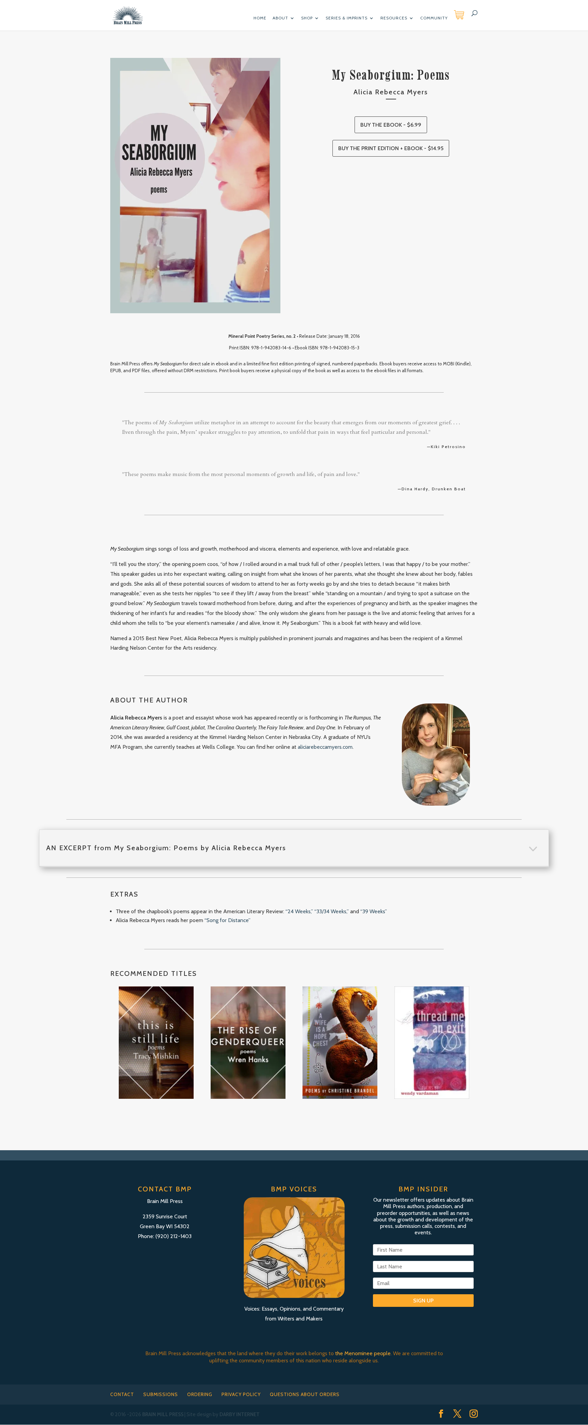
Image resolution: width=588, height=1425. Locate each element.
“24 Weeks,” (299, 911)
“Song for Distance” (227, 920)
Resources (393, 18)
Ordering (199, 1394)
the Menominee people (363, 1353)
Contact (122, 1394)
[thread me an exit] (431, 1042)
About (280, 18)
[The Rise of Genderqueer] (248, 1042)
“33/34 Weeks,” (331, 911)
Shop (307, 18)
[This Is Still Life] (156, 1042)
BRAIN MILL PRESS (162, 1414)
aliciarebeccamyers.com (325, 747)
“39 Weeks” (373, 911)
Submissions (160, 1394)
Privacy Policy (241, 1394)
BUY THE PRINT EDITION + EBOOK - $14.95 (390, 148)
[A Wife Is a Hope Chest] (340, 1042)
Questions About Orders (305, 1394)
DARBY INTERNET (239, 1414)
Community (434, 18)
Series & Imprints (347, 18)
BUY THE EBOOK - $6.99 (390, 125)
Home (260, 18)
